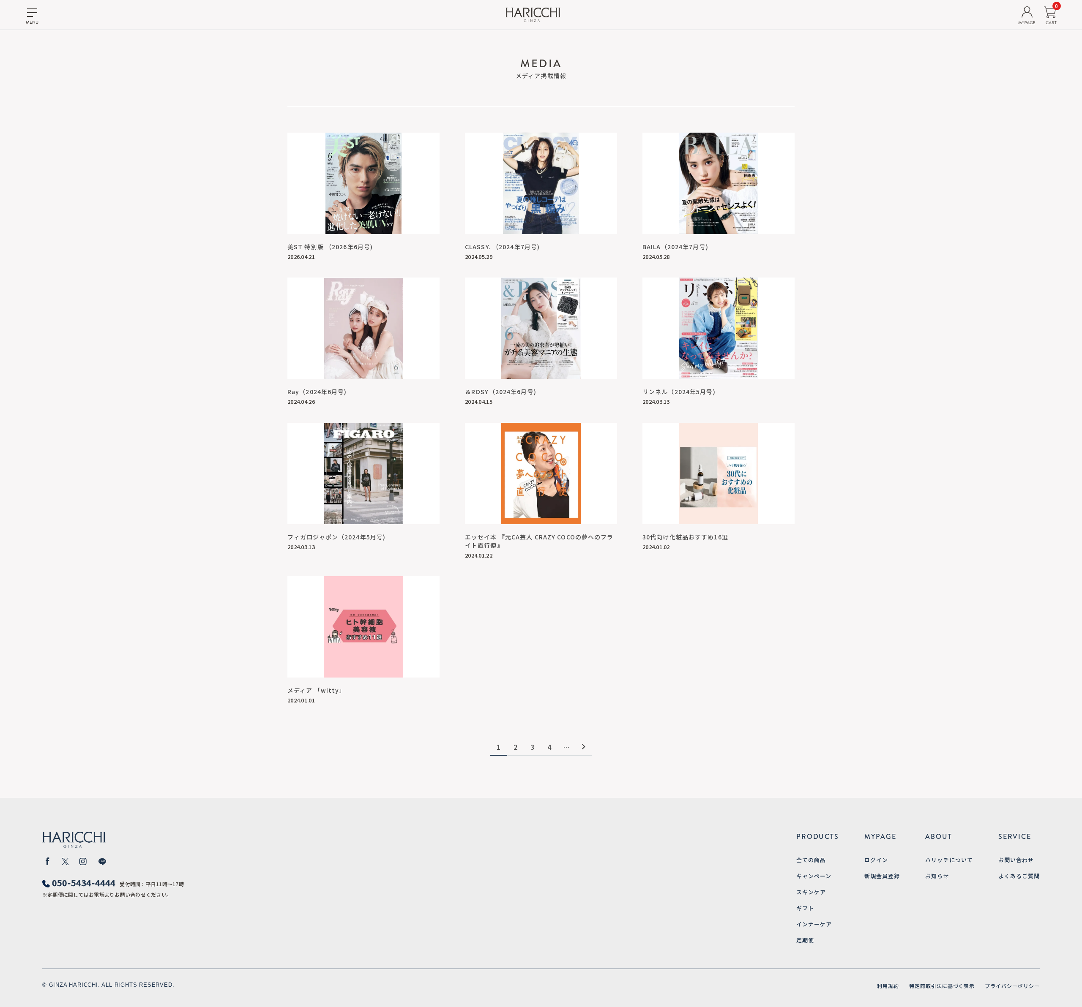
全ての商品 (811, 860)
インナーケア (814, 924)
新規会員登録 (882, 876)
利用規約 (888, 985)
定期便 (805, 940)
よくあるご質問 (1019, 876)
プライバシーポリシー (1012, 985)
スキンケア (811, 892)
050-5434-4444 (84, 882)
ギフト (805, 908)
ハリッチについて (949, 860)
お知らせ (937, 876)
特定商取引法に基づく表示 (942, 985)
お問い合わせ (1016, 860)
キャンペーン (813, 876)
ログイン (876, 860)
